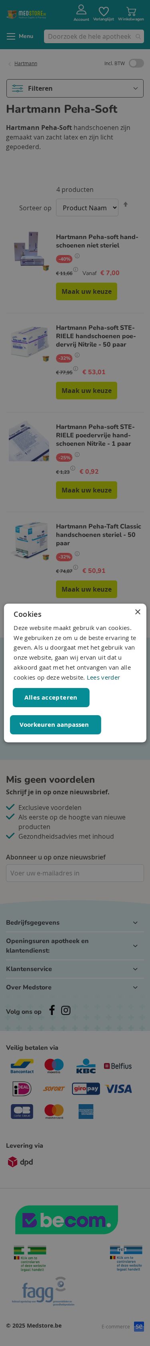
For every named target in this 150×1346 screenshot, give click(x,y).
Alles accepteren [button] (50, 697)
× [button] (137, 612)
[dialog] (75, 673)
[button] (55, 724)
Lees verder (103, 677)
